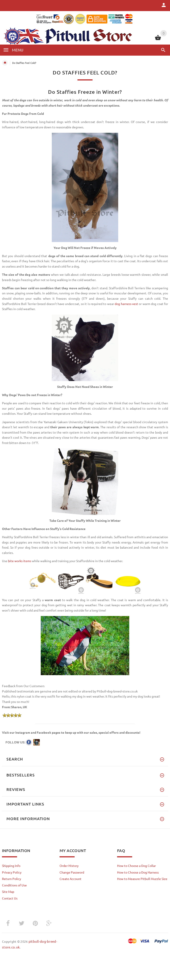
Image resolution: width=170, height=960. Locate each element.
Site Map (8, 892)
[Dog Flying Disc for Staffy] (127, 580)
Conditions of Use (14, 885)
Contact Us (9, 898)
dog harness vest (126, 304)
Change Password (72, 872)
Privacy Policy (11, 872)
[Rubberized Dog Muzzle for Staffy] (71, 580)
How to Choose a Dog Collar (136, 866)
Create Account (70, 879)
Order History (69, 866)
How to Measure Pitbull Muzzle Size (142, 879)
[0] (158, 39)
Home (5, 63)
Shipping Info (11, 866)
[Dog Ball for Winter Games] (42, 580)
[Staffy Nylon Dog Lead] (99, 580)
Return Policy (11, 879)
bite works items (19, 561)
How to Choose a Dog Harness (138, 872)
